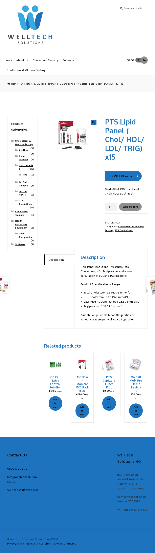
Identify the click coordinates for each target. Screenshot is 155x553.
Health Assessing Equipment (21, 224)
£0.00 (133, 60)
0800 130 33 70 (17, 468)
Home (8, 60)
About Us (22, 60)
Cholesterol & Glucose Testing (26, 70)
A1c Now (23, 150)
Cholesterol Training (45, 60)
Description (56, 259)
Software (68, 60)
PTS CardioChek (66, 83)
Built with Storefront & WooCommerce (51, 543)
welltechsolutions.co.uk (22, 489)
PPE (25, 174)
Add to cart (130, 206)
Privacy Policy (15, 543)
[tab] (59, 260)
